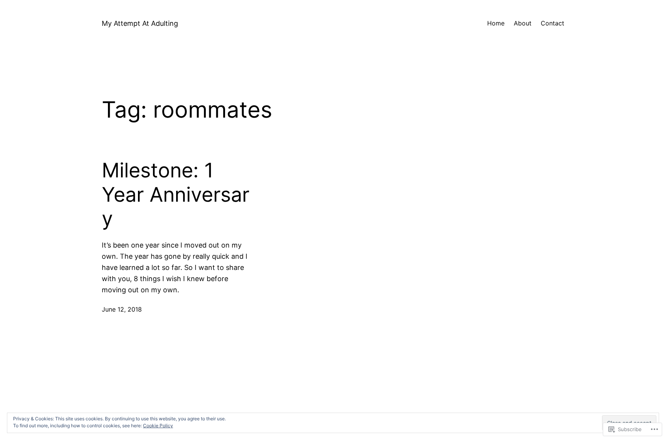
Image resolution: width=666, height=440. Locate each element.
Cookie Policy (158, 425)
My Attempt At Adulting (140, 23)
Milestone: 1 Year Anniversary (175, 194)
